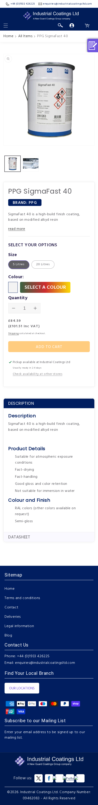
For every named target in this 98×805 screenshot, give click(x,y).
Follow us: (22, 778)
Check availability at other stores (37, 374)
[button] (6, 26)
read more (16, 229)
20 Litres (43, 264)
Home (8, 36)
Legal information (19, 626)
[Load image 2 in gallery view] (31, 164)
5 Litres (18, 264)
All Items (25, 36)
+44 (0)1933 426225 (33, 656)
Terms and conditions (22, 598)
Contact (11, 607)
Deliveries (13, 617)
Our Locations (22, 688)
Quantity (18, 298)
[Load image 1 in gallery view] (13, 164)
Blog (8, 636)
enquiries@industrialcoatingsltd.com (45, 663)
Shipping (13, 333)
